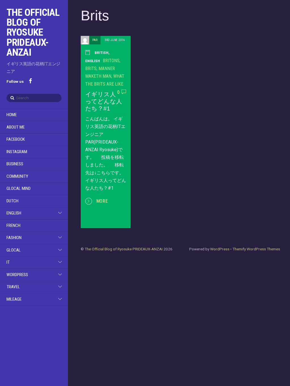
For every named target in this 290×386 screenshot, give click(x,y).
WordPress (17, 274)
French (13, 225)
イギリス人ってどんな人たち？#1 (103, 101)
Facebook (16, 139)
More (102, 201)
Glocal (14, 250)
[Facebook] (31, 80)
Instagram (17, 151)
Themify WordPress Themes (256, 249)
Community (17, 176)
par (94, 40)
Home (12, 114)
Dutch (12, 200)
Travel (13, 286)
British (101, 52)
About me (16, 127)
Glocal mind (19, 188)
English (14, 213)
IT (8, 262)
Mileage (14, 299)
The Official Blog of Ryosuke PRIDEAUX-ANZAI (124, 249)
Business (15, 163)
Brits (91, 68)
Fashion (14, 237)
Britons (111, 60)
